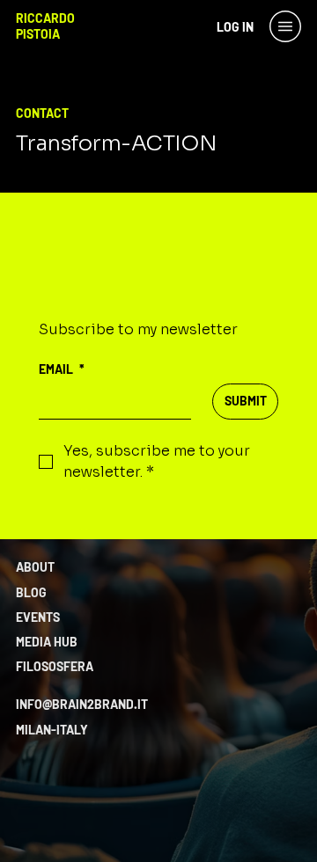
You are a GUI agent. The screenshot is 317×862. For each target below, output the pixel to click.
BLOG (31, 592)
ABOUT (35, 566)
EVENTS (38, 617)
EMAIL (62, 369)
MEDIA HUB (46, 641)
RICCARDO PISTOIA (45, 26)
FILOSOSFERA (54, 666)
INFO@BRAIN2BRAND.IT (82, 704)
